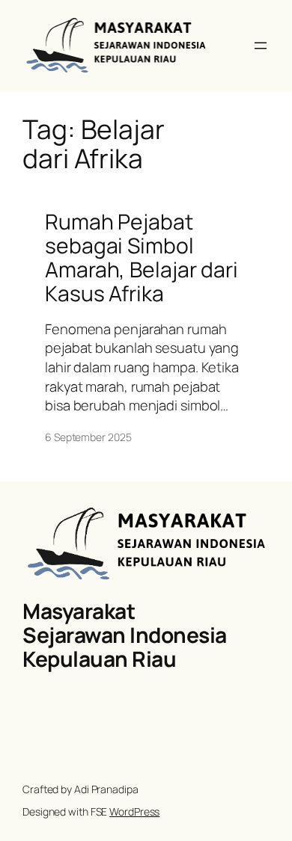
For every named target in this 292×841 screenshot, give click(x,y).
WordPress (134, 811)
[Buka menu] (261, 46)
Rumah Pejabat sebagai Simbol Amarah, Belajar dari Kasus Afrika (141, 257)
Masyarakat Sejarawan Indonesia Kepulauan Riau (124, 635)
